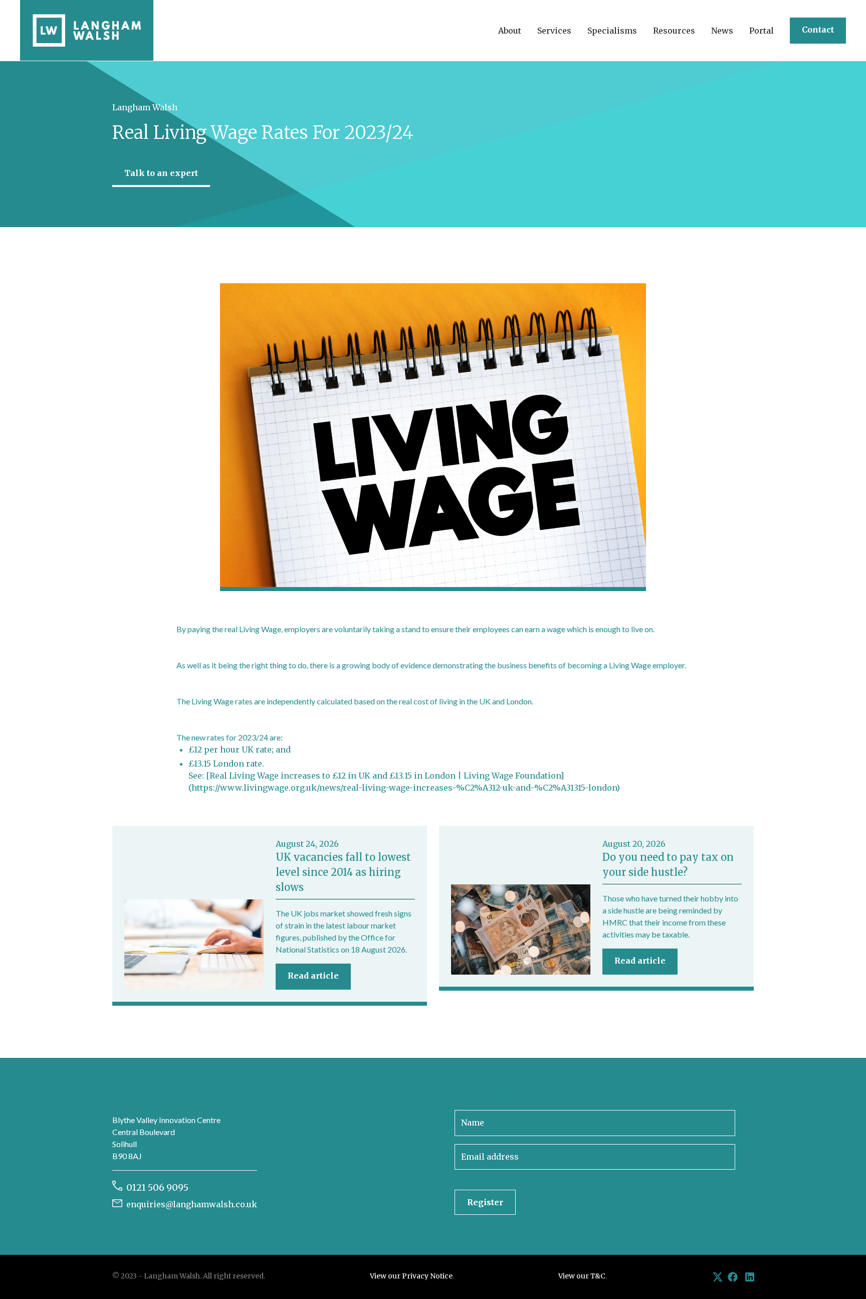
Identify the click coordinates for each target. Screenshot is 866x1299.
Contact (818, 30)
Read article (313, 976)
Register (485, 1202)
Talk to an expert (161, 173)
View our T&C (581, 1275)
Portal (761, 31)
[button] (509, 31)
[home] (86, 30)
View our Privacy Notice (411, 1275)
